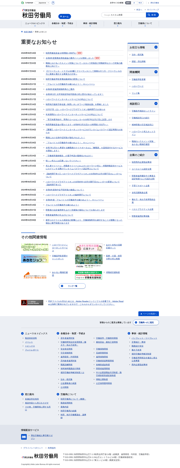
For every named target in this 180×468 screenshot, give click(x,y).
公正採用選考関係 (104, 383)
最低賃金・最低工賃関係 (107, 342)
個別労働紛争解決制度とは (72, 372)
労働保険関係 (102, 349)
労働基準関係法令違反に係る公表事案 (144, 359)
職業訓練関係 (66, 365)
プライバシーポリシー (33, 448)
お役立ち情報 (137, 47)
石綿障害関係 (102, 353)
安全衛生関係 (66, 349)
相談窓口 (135, 103)
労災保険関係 (66, 353)
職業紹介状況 (137, 346)
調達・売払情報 (139, 61)
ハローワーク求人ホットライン (143, 133)
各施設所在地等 (32, 399)
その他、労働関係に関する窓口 (38, 408)
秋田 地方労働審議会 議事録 (73, 416)
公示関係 (64, 387)
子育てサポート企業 (140, 186)
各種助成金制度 (103, 365)
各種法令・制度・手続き (73, 333)
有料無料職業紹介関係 (70, 368)
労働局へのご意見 (146, 322)
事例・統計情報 (139, 333)
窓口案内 (29, 394)
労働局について (68, 394)
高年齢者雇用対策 (68, 361)
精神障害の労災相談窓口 (142, 125)
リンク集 (136, 93)
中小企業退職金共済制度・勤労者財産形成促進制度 (109, 374)
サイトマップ (153, 10)
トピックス (30, 346)
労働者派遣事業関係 (105, 361)
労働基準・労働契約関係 (107, 338)
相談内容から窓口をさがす (37, 403)
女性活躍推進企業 (140, 192)
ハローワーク (138, 86)
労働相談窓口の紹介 (140, 118)
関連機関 (135, 72)
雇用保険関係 (102, 357)
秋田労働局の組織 (68, 411)
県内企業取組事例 (139, 365)
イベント (29, 342)
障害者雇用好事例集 (140, 216)
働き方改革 (136, 350)
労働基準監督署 (139, 79)
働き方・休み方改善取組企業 (143, 200)
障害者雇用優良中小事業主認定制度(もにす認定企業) (143, 177)
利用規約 (52, 448)
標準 (128, 3)
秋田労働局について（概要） (73, 399)
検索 (153, 15)
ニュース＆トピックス (36, 333)
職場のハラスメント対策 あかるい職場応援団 (143, 142)
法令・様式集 (138, 54)
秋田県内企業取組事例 (141, 162)
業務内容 (64, 407)
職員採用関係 (66, 403)
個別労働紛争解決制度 (141, 354)
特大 (140, 3)
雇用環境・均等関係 (69, 357)
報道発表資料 (31, 338)
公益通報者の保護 (68, 383)
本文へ (139, 10)
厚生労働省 (154, 3)
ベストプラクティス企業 (142, 209)
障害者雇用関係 (103, 368)
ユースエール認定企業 (141, 169)
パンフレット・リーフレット (144, 338)
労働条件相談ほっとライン (143, 111)
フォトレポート (32, 350)
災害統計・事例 (138, 342)
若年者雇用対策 (67, 338)
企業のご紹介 (137, 155)
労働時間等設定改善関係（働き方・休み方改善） (73, 343)
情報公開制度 (102, 379)
